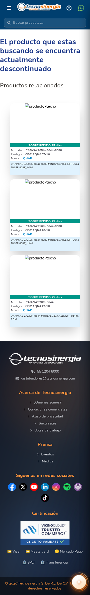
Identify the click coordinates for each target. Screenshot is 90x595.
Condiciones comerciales (47, 409)
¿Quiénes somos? (47, 402)
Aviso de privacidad (47, 416)
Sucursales (47, 423)
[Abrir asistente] (79, 582)
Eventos (47, 454)
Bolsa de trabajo (47, 430)
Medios (47, 461)
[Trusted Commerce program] (45, 533)
